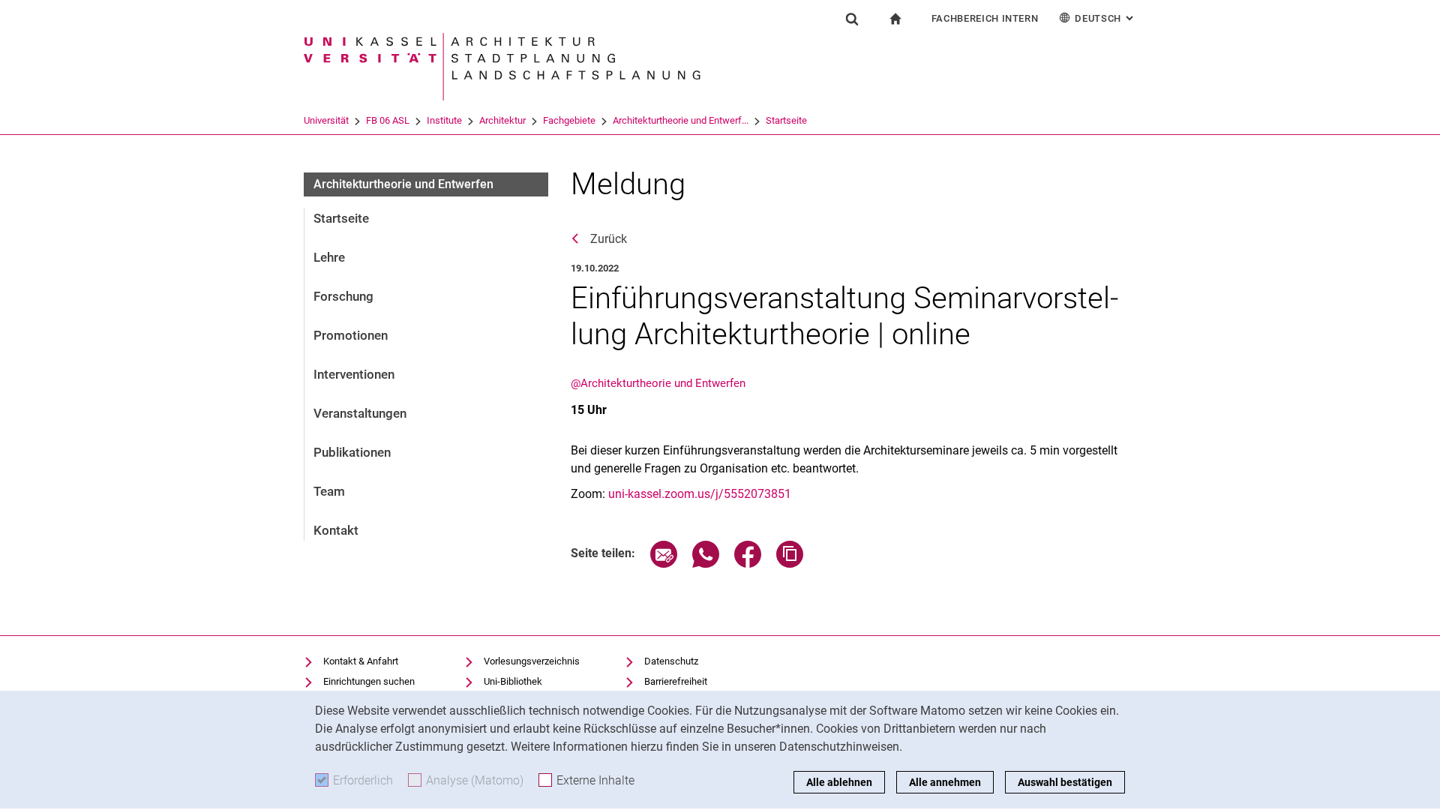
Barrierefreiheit (675, 681)
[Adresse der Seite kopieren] (789, 563)
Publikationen (352, 452)
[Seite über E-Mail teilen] (663, 563)
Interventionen (354, 374)
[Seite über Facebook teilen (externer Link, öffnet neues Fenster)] (747, 563)
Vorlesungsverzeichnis (532, 661)
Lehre (329, 257)
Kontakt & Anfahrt (360, 661)
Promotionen (351, 335)
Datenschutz (671, 661)
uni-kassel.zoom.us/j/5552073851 (699, 494)
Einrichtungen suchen (369, 681)
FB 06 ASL (388, 120)
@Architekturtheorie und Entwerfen (658, 383)
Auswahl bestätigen (1065, 782)
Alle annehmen (945, 782)
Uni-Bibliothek (513, 681)
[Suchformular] (852, 18)
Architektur (502, 120)
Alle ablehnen (839, 782)
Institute (444, 120)
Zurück (608, 239)
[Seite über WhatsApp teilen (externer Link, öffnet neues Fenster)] (705, 563)
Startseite (786, 120)
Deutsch (1105, 18)
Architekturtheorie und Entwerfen (404, 184)
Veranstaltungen (360, 413)
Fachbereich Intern (985, 18)
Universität (326, 120)
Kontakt (336, 530)
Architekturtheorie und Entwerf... (680, 120)
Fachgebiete (569, 120)
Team (329, 491)
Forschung (344, 296)
